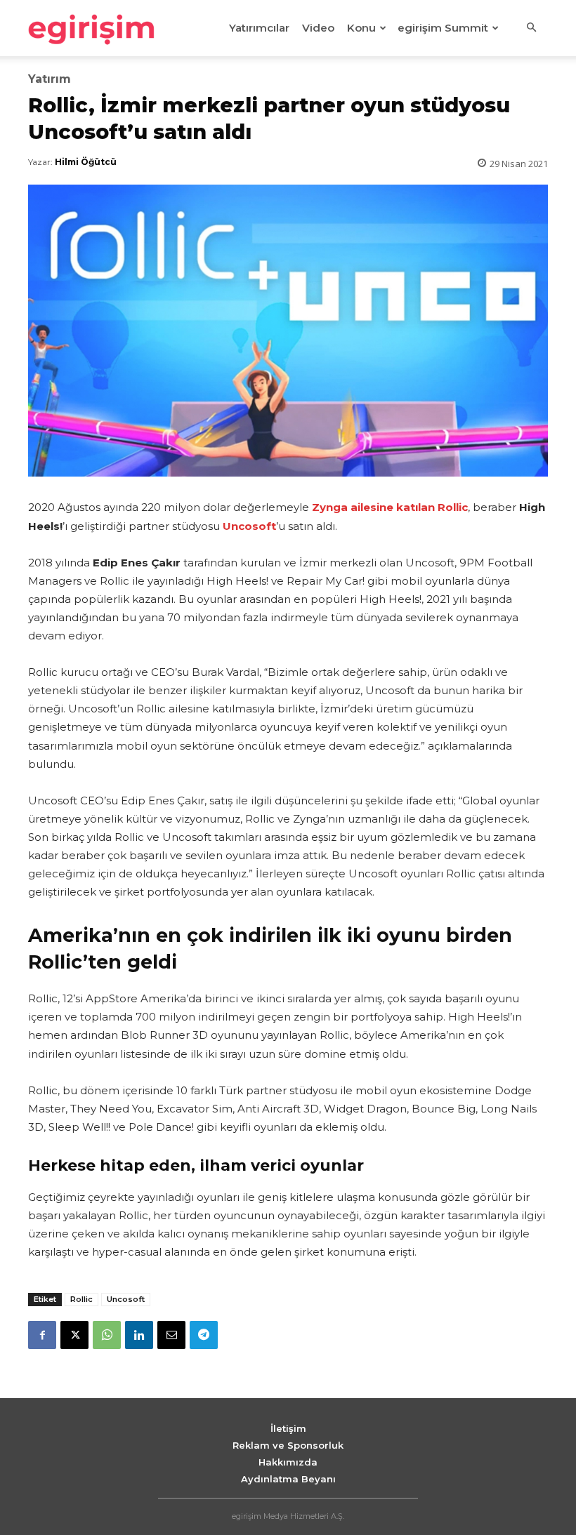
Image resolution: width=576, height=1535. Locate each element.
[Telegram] (204, 1335)
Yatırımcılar (259, 27)
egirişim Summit (443, 27)
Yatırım (49, 79)
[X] (74, 1335)
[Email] (171, 1335)
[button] (531, 28)
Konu (361, 27)
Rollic (81, 1299)
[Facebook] (42, 1335)
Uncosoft (126, 1299)
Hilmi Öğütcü (86, 162)
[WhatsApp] (107, 1335)
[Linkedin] (139, 1335)
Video (318, 27)
